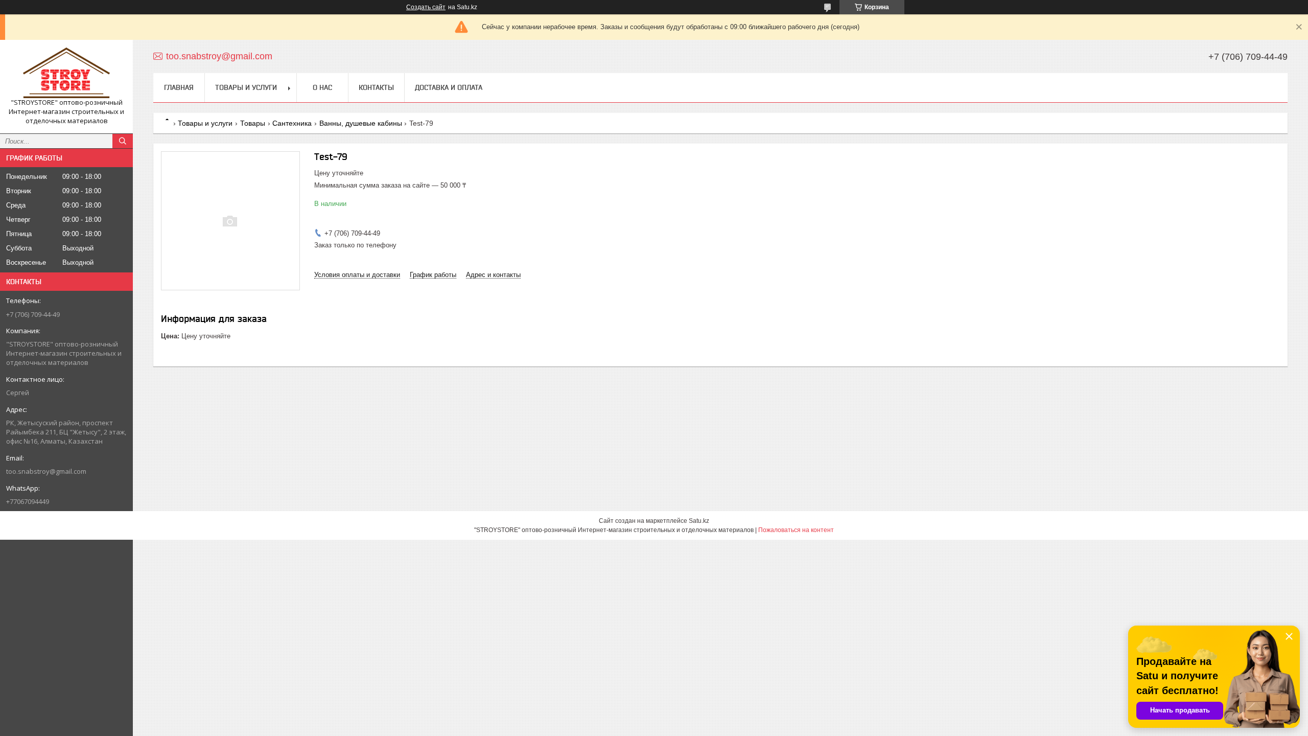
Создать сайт (426, 7)
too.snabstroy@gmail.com (46, 471)
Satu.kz (699, 520)
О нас (322, 87)
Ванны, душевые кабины (360, 123)
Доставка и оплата (448, 87)
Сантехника (292, 123)
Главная (179, 87)
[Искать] (122, 141)
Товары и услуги (246, 87)
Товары (252, 123)
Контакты (376, 87)
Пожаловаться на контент (796, 530)
